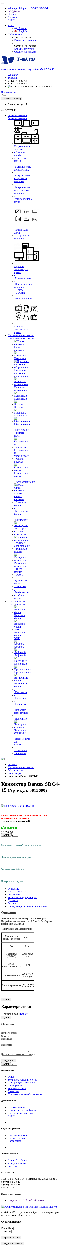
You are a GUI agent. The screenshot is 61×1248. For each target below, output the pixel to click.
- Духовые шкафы (20, 153)
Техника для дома (21, 231)
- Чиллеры (20, 753)
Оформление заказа (25, 51)
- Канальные (20, 691)
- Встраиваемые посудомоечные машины (23, 188)
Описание (13, 888)
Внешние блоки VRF (19, 635)
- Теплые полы (19, 434)
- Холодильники (23, 277)
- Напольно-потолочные (21, 710)
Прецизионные (22, 672)
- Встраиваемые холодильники (22, 166)
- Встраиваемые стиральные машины (22, 177)
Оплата (12, 14)
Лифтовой (20, 655)
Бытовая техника (17, 115)
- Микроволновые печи (24, 199)
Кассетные (20, 358)
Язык (11, 25)
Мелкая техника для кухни (21, 329)
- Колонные (20, 702)
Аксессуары (21, 528)
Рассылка (13, 1166)
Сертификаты (15, 1085)
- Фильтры (20, 534)
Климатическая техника (21, 335)
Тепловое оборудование (22, 544)
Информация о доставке (21, 1082)
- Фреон (18, 574)
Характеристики (17, 891)
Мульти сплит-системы (19, 496)
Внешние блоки (19, 617)
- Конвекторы (21, 428)
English (22, 31)
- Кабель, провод (19, 596)
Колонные (20, 407)
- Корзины (20, 586)
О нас (11, 1076)
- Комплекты (21, 518)
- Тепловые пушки (20, 550)
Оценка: (5, 1036)
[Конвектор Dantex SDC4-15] (17, 805)
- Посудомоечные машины (23, 284)
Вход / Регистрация (25, 40)
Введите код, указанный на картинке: (19, 1054)
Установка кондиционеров (22, 897)
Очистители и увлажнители (21, 453)
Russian (22, 28)
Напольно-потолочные (21, 389)
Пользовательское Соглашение (25, 1094)
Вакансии (13, 1091)
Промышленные (17, 601)
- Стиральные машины (21, 237)
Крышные (20, 646)
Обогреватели (22, 424)
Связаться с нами (17, 1135)
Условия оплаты (17, 1088)
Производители (16, 1107)
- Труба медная (18, 570)
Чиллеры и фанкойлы (20, 731)
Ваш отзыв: (7, 1045)
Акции (11, 20)
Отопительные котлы (22, 474)
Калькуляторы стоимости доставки (27, 906)
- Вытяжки (20, 292)
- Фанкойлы (20, 749)
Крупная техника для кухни (21, 269)
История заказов (17, 1163)
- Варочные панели (20, 159)
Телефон (6, 1231)
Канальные (20, 398)
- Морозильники (23, 297)
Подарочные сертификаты (22, 1110)
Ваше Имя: (6, 1039)
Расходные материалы (20, 564)
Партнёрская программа (21, 1113)
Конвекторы (14, 773)
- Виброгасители (23, 591)
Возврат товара (16, 1138)
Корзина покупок (24, 48)
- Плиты (18, 289)
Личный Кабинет (17, 1160)
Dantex (24, 1013)
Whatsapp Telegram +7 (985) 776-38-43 (28, 8)
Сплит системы (19, 348)
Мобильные (20, 415)
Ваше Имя (7, 1228)
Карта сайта (14, 1141)
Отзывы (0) (14, 894)
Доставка (13, 17)
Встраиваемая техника (22, 148)
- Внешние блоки (20, 504)
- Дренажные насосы (21, 580)
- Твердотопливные (24, 480)
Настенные (20, 663)
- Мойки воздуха (19, 460)
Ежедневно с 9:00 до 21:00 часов (26, 1200)
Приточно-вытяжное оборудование (22, 373)
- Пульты (19, 531)
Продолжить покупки (13, 1243)
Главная (12, 764)
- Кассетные (20, 697)
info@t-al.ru (14, 11)
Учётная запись (16, 34)
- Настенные (20, 717)
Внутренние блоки (21, 685)
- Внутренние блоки (21, 511)
